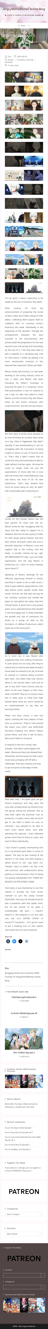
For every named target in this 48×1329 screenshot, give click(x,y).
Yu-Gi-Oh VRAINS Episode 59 (24, 1013)
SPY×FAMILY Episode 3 (24, 1052)
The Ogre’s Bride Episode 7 (21, 1128)
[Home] (2, 42)
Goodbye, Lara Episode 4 (20, 1149)
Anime (11, 60)
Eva (9, 56)
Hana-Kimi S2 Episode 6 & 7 (22, 1132)
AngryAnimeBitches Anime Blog (24, 9)
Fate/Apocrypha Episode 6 (24, 997)
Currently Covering (25, 60)
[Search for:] (28, 25)
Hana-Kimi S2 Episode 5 (20, 1145)
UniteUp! (9, 62)
